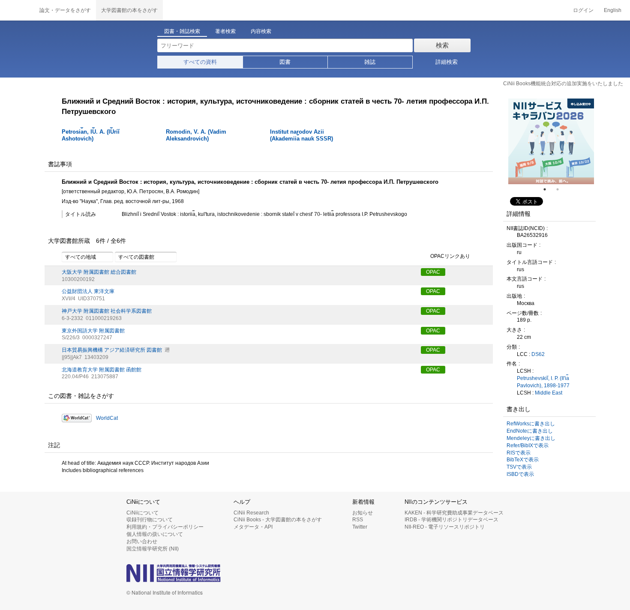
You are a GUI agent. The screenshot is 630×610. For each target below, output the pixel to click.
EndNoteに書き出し (530, 431)
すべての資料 (200, 62)
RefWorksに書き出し (531, 424)
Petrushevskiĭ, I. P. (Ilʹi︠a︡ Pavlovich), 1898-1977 (543, 382)
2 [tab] (561, 189)
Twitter (359, 527)
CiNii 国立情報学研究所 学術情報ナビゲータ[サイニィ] (17, 10)
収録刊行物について (149, 520)
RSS (357, 520)
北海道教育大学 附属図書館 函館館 (101, 370)
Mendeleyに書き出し (531, 438)
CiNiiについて (142, 513)
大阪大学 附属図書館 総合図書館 (99, 272)
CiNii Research (251, 513)
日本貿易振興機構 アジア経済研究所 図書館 (112, 350)
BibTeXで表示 (523, 460)
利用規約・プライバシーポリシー (165, 527)
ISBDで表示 (520, 474)
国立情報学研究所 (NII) (152, 549)
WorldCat (107, 418)
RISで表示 (519, 453)
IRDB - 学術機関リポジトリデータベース (451, 520)
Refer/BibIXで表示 (528, 446)
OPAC (433, 272)
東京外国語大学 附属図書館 (93, 331)
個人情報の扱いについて (154, 534)
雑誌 (369, 62)
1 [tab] (548, 189)
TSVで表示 (519, 467)
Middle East (548, 393)
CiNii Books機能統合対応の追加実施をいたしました (563, 84)
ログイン (583, 10)
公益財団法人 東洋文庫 (88, 291)
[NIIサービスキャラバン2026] (551, 141)
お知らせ (362, 513)
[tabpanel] (551, 141)
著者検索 (225, 31)
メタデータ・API (253, 527)
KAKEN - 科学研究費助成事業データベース (454, 513)
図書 (285, 62)
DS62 (538, 354)
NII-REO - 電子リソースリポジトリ (445, 527)
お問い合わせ (141, 541)
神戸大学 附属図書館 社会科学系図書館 (107, 311)
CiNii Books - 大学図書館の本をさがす (278, 520)
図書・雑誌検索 (182, 31)
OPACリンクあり (450, 256)
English (612, 10)
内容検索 (261, 31)
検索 (442, 45)
